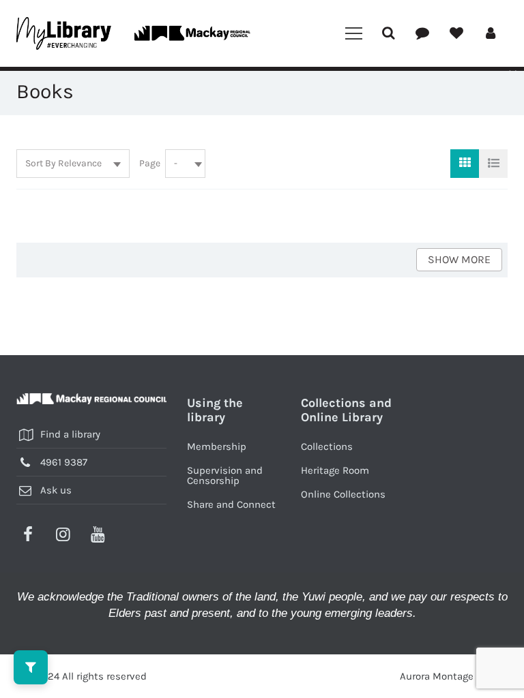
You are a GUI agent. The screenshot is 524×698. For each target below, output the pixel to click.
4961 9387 (63, 462)
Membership (216, 446)
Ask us (56, 490)
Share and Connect (231, 504)
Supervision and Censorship (225, 475)
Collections (327, 446)
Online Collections (343, 494)
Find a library (70, 434)
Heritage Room (335, 470)
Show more (459, 259)
